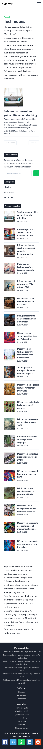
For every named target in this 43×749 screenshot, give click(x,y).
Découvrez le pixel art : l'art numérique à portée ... (28, 405)
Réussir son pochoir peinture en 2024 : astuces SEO (26, 284)
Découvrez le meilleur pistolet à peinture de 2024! (27, 456)
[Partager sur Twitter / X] (13, 742)
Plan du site (21, 721)
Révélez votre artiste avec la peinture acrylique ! (27, 439)
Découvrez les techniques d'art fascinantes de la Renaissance (25, 353)
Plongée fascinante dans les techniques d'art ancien (26, 318)
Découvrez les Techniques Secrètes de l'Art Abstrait (27, 336)
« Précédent (10, 143)
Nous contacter (21, 728)
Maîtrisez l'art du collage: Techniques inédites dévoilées (26, 508)
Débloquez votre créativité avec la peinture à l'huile (25, 491)
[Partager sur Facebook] (5, 742)
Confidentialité (21, 711)
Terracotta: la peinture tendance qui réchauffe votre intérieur (21, 656)
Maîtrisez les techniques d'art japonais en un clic (25, 267)
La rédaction (21, 718)
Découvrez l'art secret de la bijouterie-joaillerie (22, 651)
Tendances (8, 197)
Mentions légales (22, 708)
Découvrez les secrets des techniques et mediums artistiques (27, 525)
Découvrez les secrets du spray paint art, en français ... (27, 544)
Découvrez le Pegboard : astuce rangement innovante (28, 387)
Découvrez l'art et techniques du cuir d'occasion (26, 301)
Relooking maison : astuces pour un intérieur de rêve (26, 232)
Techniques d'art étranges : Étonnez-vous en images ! (26, 370)
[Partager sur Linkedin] (30, 742)
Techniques (8, 192)
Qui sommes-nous (21, 714)
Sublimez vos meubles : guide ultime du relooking (20, 113)
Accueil (7, 17)
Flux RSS (21, 724)
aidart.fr (7, 4)
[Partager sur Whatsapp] (21, 742)
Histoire (7, 187)
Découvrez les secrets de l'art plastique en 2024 (27, 422)
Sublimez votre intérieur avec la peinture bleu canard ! (21, 681)
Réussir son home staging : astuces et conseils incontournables (26, 249)
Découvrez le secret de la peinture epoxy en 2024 (28, 474)
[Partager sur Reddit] (38, 742)
